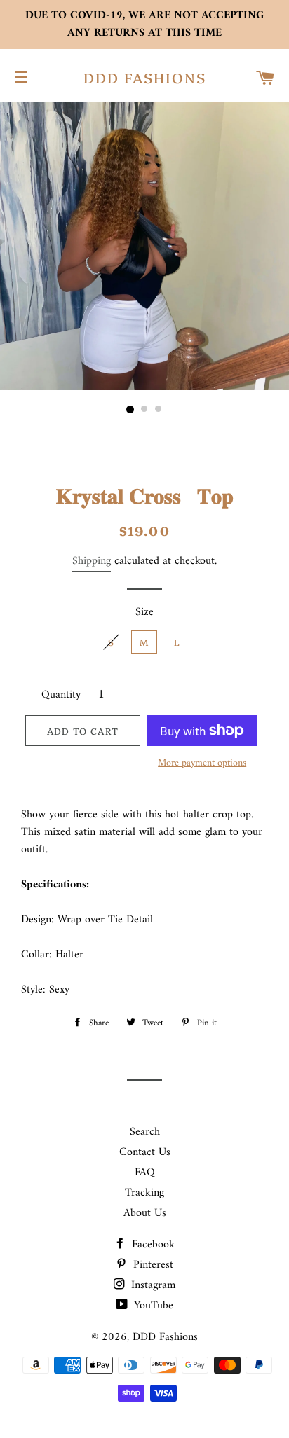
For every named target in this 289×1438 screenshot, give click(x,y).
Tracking (144, 1193)
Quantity (61, 695)
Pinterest (151, 1265)
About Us (144, 1213)
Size (144, 612)
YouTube (151, 1305)
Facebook (151, 1244)
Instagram (151, 1285)
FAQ (145, 1172)
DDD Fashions (144, 77)
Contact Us (144, 1152)
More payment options (202, 763)
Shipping (91, 561)
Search (145, 1132)
